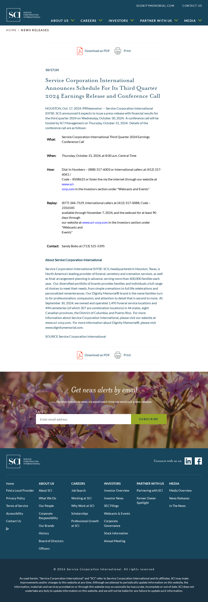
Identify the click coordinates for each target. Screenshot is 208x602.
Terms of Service (17, 506)
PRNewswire (92, 108)
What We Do (47, 498)
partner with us (156, 20)
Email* (41, 411)
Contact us (192, 5)
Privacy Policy (15, 498)
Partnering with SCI (150, 490)
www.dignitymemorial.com (64, 327)
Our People (46, 506)
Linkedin (187, 461)
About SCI (45, 490)
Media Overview (180, 490)
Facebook (197, 461)
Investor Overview (116, 490)
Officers (44, 548)
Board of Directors (51, 541)
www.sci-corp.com (95, 222)
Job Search (78, 490)
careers (88, 20)
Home (10, 483)
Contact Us (13, 521)
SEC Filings (111, 506)
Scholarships (79, 513)
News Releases (35, 30)
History (44, 533)
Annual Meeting (114, 541)
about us (59, 20)
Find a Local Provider (20, 490)
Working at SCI (81, 498)
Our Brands (46, 525)
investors (118, 20)
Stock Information (116, 533)
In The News (177, 506)
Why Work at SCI (82, 506)
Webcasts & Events (117, 513)
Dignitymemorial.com (155, 5)
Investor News (114, 498)
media (190, 20)
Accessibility (14, 513)
